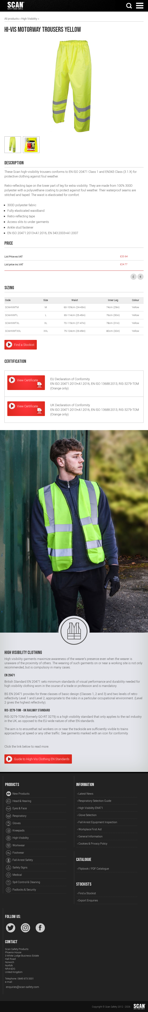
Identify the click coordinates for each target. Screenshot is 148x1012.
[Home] (16, 10)
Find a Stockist (24, 345)
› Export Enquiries (87, 900)
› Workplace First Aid (89, 829)
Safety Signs (19, 867)
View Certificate (27, 380)
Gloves (16, 823)
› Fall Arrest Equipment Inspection (97, 822)
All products (11, 18)
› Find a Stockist (86, 893)
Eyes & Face (19, 808)
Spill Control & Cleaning (26, 882)
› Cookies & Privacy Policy (92, 843)
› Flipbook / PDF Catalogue (93, 868)
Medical (17, 875)
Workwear (18, 845)
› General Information (90, 836)
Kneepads (18, 830)
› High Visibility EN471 (90, 808)
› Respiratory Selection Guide (94, 801)
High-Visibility (20, 838)
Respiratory (19, 816)
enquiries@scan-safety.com (22, 987)
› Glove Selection (87, 815)
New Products (20, 793)
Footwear (18, 852)
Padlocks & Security (24, 889)
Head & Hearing (21, 801)
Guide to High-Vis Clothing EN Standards (41, 759)
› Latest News (85, 793)
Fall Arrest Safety (22, 860)
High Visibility (29, 18)
